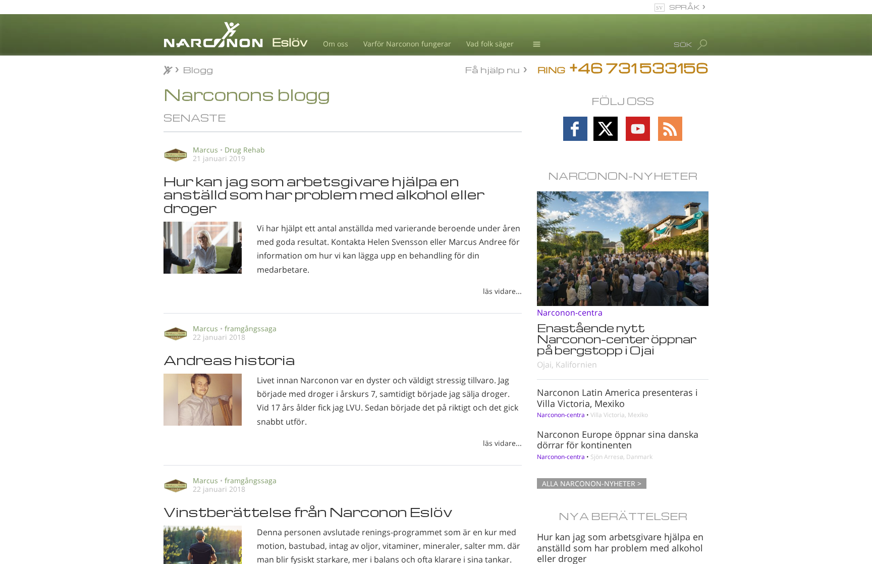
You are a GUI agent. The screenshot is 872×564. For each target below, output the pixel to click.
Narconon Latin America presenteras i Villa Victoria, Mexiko (617, 397)
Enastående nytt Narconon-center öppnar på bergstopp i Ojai (616, 339)
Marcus (205, 150)
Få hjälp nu (492, 69)
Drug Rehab (245, 150)
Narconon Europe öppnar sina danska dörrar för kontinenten (617, 439)
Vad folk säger (490, 43)
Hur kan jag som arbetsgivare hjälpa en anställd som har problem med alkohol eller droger (324, 194)
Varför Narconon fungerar (407, 43)
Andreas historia (229, 359)
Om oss (335, 43)
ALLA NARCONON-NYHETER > (591, 483)
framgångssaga (251, 328)
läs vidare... (502, 291)
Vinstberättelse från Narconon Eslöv (308, 511)
